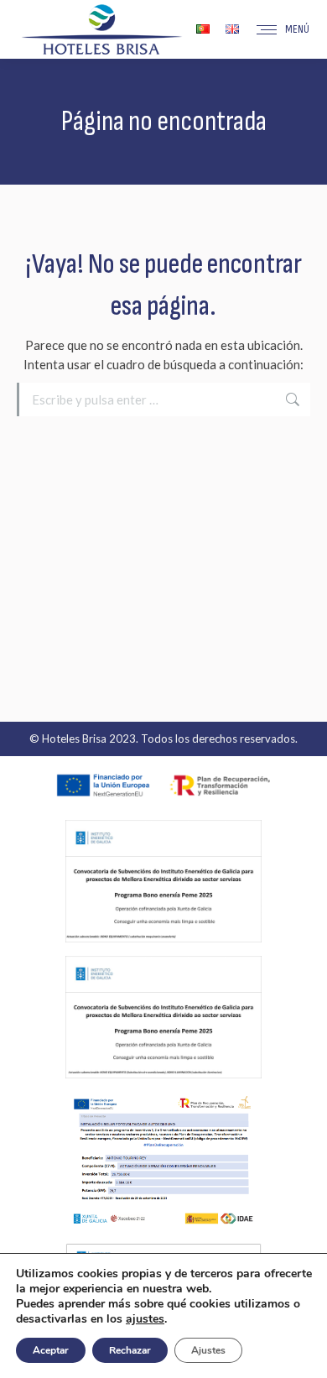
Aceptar (51, 1350)
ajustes (145, 1319)
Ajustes (208, 1350)
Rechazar (130, 1350)
